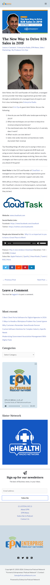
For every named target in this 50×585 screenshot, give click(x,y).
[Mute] (38, 243)
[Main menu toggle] (45, 3)
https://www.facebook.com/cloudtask (24, 223)
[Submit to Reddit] (19, 267)
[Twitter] (23, 558)
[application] (25, 243)
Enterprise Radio (23, 47)
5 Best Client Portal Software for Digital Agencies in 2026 (24, 317)
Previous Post (9, 280)
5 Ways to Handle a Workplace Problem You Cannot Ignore (24, 321)
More (9, 260)
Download (29, 250)
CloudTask (36, 170)
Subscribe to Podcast (25, 516)
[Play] (5, 243)
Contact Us (25, 519)
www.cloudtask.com (17, 215)
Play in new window (16, 250)
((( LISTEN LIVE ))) (25, 506)
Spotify (26, 256)
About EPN (25, 509)
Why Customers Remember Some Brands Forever (21, 325)
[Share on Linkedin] (31, 267)
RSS (3, 260)
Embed (13, 253)
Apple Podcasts (16, 256)
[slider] (43, 243)
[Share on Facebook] (12, 267)
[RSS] (32, 558)
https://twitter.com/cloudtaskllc (21, 227)
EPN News (35, 47)
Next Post (42, 280)
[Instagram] (27, 558)
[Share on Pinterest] (25, 267)
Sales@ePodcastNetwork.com (25, 575)
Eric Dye (16, 107)
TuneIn (43, 256)
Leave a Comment (9, 47)
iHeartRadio (35, 256)
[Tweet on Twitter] (6, 267)
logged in (15, 294)
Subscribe (25, 498)
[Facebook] (18, 558)
